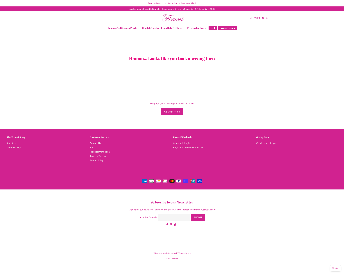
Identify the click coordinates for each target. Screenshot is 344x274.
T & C (92, 147)
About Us (11, 143)
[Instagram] (171, 224)
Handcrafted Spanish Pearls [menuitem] (123, 27)
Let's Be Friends (148, 217)
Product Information (100, 151)
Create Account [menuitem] (228, 27)
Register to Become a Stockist (188, 147)
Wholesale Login (181, 143)
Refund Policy (96, 160)
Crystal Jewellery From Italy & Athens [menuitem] (162, 27)
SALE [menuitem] (213, 27)
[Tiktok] (175, 224)
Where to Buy (14, 147)
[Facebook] (167, 224)
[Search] (251, 18)
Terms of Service (98, 156)
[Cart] (267, 18)
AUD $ (257, 17)
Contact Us (95, 143)
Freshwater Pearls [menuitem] (197, 27)
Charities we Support (266, 143)
